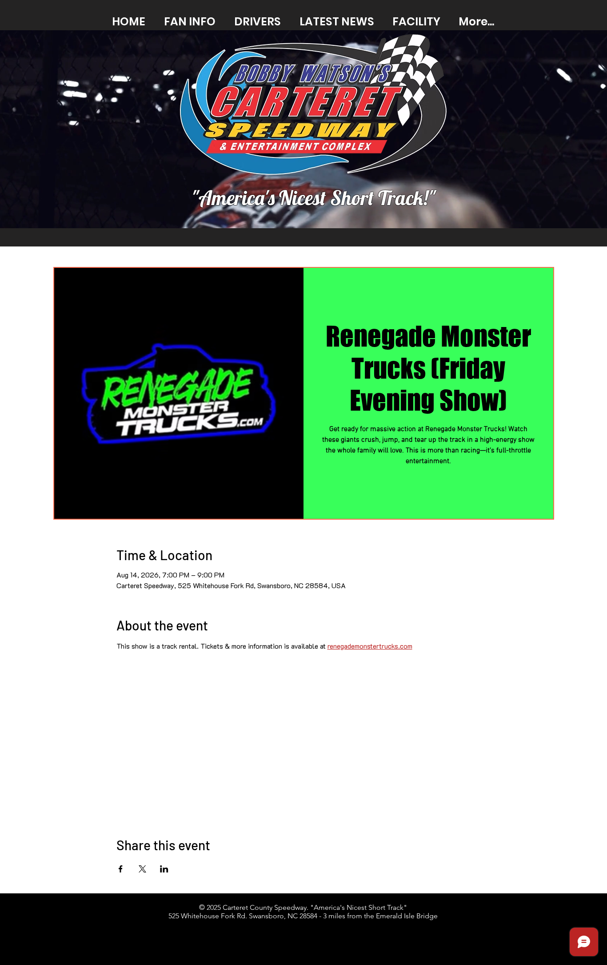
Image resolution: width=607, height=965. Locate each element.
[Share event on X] (142, 868)
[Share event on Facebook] (120, 868)
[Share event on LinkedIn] (164, 868)
